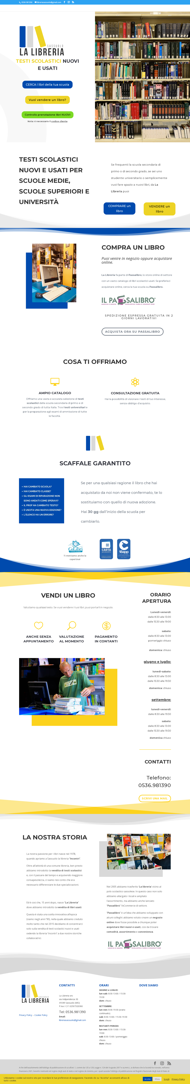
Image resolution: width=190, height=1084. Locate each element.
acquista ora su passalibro (132, 331)
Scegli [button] (166, 1079)
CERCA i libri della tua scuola (47, 84)
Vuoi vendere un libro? (47, 100)
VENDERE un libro (159, 209)
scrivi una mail (155, 798)
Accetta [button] (148, 1079)
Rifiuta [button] (157, 1079)
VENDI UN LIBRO (68, 595)
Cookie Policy (40, 1015)
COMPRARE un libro (119, 208)
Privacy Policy (25, 1015)
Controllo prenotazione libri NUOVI (47, 114)
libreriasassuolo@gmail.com (72, 1020)
